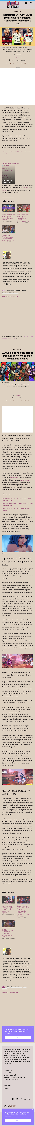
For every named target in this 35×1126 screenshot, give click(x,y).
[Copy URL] (28, 63)
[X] (10, 63)
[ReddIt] (25, 63)
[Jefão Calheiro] (7, 255)
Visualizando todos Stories (10, 163)
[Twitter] (17, 1099)
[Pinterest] (13, 63)
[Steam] (29, 1099)
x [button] (32, 1109)
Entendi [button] (18, 1120)
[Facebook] (6, 63)
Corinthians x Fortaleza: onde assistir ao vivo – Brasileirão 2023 (8, 237)
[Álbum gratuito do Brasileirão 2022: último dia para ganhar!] (8, 208)
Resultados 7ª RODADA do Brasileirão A (10, 292)
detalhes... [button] (8, 1116)
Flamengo (24, 290)
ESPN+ (4, 190)
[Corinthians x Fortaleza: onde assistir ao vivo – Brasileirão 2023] (8, 229)
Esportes (17, 11)
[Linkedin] (21, 63)
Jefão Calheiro (19, 58)
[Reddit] (25, 1099)
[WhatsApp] (17, 63)
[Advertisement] (17, 86)
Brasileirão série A (10, 290)
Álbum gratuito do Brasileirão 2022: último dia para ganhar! (8, 217)
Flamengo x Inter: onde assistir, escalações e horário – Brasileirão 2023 (23, 217)
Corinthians (18, 290)
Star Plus (25, 188)
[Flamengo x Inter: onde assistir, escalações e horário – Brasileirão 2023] (23, 208)
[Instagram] (7, 284)
